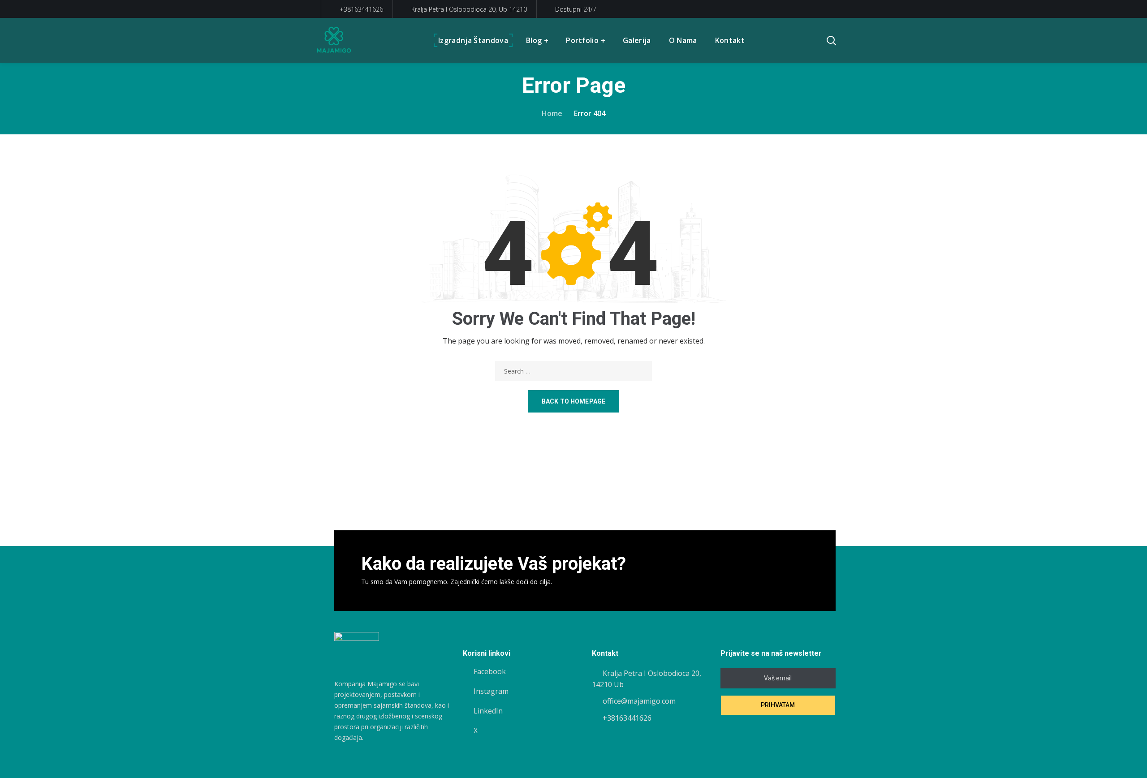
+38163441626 (360, 9)
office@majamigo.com (639, 701)
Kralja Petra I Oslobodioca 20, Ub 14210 (469, 9)
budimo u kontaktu (764, 570)
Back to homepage (573, 401)
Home (552, 113)
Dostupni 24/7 (575, 9)
